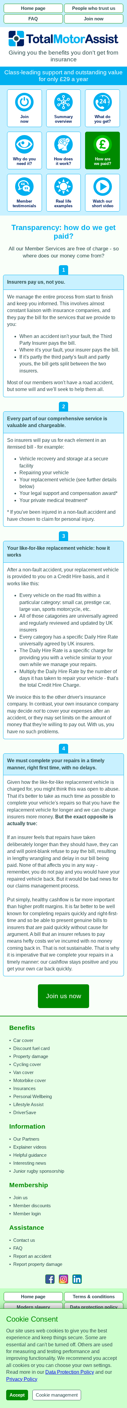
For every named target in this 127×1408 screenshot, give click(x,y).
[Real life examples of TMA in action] (64, 213)
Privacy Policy (21, 1379)
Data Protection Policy (69, 1372)
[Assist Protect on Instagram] (63, 1279)
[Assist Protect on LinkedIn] (77, 1279)
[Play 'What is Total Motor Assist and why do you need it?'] (102, 213)
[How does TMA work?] (64, 171)
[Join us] (25, 128)
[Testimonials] (24, 213)
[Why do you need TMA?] (24, 171)
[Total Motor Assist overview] (64, 128)
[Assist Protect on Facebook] (50, 1279)
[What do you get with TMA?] (102, 128)
